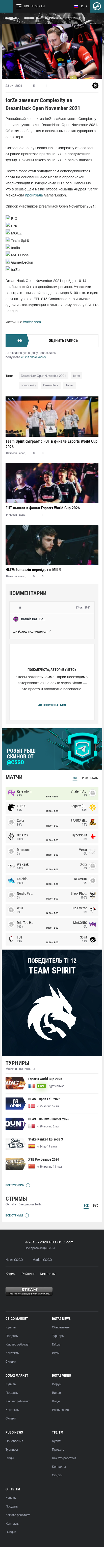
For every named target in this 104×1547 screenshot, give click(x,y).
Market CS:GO (42, 1259)
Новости (31, 18)
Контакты (48, 1274)
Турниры (72, 18)
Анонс (69, 385)
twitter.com (32, 322)
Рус (95, 1205)
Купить (11, 1327)
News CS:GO (14, 1259)
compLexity (28, 385)
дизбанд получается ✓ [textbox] (32, 631)
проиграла (34, 195)
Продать (12, 1336)
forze (76, 376)
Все (74, 778)
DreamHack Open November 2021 (43, 376)
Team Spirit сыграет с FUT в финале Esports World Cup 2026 (51, 444)
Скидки (11, 1361)
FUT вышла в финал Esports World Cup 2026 (43, 508)
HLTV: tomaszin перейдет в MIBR (33, 569)
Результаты (90, 778)
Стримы (51, 18)
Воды (56, 1401)
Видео (56, 1393)
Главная (10, 18)
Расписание (60, 1410)
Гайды (56, 1344)
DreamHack (50, 385)
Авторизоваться (52, 705)
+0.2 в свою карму (33, 357)
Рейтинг (28, 1274)
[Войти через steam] (97, 6)
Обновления (60, 1327)
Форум (56, 1384)
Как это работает (18, 1344)
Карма (11, 1274)
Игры (55, 1353)
